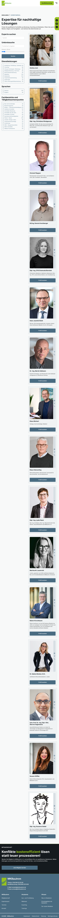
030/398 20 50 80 (18, 882)
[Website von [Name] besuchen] (54, 47)
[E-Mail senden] (54, 50)
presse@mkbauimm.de (19, 889)
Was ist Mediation (46, 898)
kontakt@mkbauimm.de (19, 887)
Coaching (24, 905)
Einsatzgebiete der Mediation (46, 902)
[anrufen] (54, 53)
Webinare (24, 901)
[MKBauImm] (6, 3)
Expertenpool (5, 901)
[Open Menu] (56, 3)
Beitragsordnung (52, 916)
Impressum (27, 916)
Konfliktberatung (47, 3)
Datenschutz (35, 916)
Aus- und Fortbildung (28, 898)
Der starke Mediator (47, 906)
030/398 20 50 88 (23, 884)
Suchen (13, 56)
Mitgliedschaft (6, 898)
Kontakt (4, 908)
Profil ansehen (42, 81)
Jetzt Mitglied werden (22, 868)
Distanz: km (6, 49)
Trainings (24, 908)
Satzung (43, 916)
